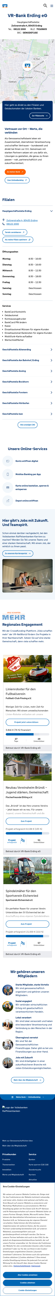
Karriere (32, 1174)
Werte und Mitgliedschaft (13, 1174)
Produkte (6, 1159)
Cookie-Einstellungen (27, 1290)
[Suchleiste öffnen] (45, 5)
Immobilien (6, 1170)
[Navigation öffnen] (52, 6)
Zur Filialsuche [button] (38, 116)
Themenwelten (8, 1165)
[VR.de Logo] (15, 6)
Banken (32, 1159)
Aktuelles (33, 1179)
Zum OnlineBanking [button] (15, 180)
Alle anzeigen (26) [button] (27, 425)
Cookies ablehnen (27, 1283)
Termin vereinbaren (13, 232)
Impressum (35, 1266)
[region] (27, 1239)
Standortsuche (35, 1170)
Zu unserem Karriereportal (16, 553)
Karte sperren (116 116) (38, 1165)
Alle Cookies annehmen (27, 1275)
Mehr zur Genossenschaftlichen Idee (17, 1141)
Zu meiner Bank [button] (13, 172)
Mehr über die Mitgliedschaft (26, 1080)
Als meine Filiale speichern (16, 240)
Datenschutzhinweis (22, 1266)
